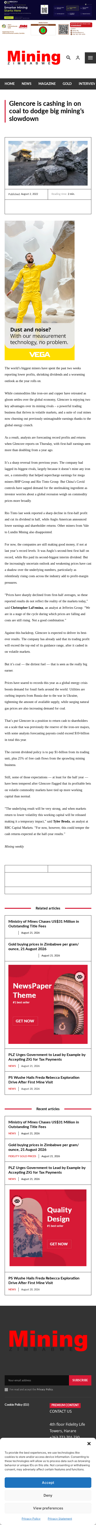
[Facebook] (23, 206)
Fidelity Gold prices (22, 955)
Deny (48, 1495)
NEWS (9, 128)
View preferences (48, 1508)
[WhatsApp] (45, 206)
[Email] (56, 206)
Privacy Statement (60, 1518)
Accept (48, 1482)
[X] (34, 206)
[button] (89, 1443)
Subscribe (80, 1380)
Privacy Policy (31, 1518)
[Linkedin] (13, 206)
